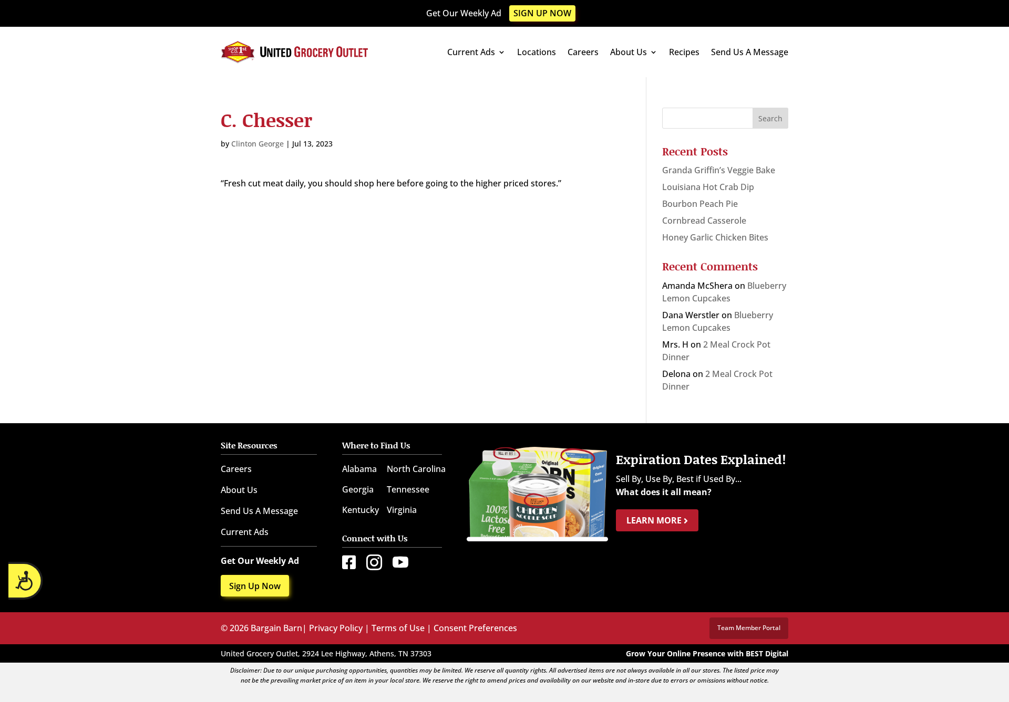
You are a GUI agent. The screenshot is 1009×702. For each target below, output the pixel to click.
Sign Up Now (542, 13)
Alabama (359, 469)
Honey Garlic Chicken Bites (715, 237)
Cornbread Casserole (704, 220)
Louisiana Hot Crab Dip (708, 187)
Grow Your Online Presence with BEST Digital (707, 653)
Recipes (684, 52)
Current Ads (471, 52)
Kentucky (360, 510)
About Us (628, 52)
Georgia (358, 489)
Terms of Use (398, 628)
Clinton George (257, 144)
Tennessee (408, 489)
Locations (536, 52)
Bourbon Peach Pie (700, 203)
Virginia (402, 510)
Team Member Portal (748, 627)
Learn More (655, 520)
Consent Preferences (475, 628)
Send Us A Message (749, 52)
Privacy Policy (336, 628)
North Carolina (416, 469)
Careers (583, 52)
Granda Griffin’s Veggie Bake (718, 170)
